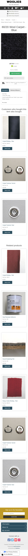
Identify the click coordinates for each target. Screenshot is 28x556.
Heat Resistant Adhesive (9, 317)
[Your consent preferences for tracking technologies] (2, 554)
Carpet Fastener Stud (8, 225)
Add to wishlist (10, 78)
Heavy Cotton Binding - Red (10, 401)
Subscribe (14, 516)
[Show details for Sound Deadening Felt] (14, 345)
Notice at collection (7, 554)
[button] (5, 8)
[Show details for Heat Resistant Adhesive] (14, 303)
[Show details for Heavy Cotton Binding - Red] (14, 387)
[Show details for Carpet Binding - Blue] (14, 127)
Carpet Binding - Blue (8, 141)
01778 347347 (14, 5)
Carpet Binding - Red (8, 275)
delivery (14, 11)
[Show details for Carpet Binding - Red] (14, 261)
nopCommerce (16, 546)
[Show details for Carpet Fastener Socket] (14, 169)
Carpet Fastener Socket (9, 183)
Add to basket (15, 73)
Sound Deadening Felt (8, 359)
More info (7, 148)
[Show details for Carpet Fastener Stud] (14, 211)
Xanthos (18, 548)
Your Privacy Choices (12, 551)
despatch (14, 15)
